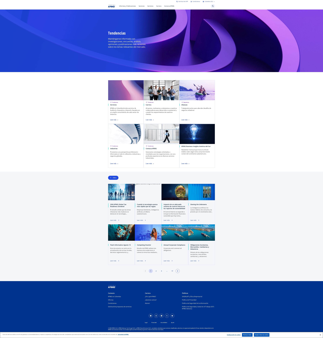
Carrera (148, 105)
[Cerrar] (320, 335)
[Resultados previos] (145, 271)
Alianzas (184, 105)
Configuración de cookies (234, 334)
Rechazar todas (247, 334)
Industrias (114, 149)
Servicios (113, 105)
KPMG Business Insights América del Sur (196, 146)
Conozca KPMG (151, 149)
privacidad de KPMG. (123, 334)
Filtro (113, 178)
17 (172, 271)
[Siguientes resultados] (178, 271)
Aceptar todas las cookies (261, 334)
